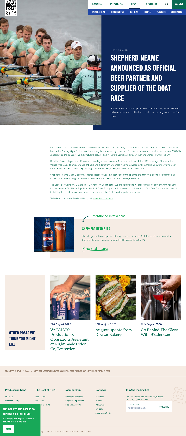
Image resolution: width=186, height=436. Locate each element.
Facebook (100, 397)
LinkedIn (99, 409)
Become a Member (74, 397)
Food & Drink (40, 397)
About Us (9, 397)
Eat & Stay (39, 401)
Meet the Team (12, 401)
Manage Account (73, 405)
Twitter (98, 401)
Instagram (100, 405)
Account (179, 4)
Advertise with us (103, 413)
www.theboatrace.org (103, 198)
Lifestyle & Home (42, 405)
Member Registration (74, 401)
